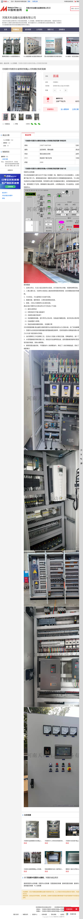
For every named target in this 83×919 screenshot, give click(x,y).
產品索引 (4, 193)
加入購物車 (65, 109)
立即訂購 (75, 109)
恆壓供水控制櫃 (44, 883)
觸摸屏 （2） (7, 143)
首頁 (1, 63)
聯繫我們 (25, 914)
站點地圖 (44, 914)
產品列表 (6, 63)
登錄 (29, 1)
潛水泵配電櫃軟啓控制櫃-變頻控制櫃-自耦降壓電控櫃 (59, 56)
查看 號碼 (5, 159)
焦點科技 (56, 917)
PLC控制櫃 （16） (8, 140)
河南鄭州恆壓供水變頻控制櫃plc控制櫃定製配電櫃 (56, 909)
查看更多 (10, 170)
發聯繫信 (50, 109)
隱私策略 (53, 914)
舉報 (16, 124)
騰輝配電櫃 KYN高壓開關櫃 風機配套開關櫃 (14, 56)
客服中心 (34, 914)
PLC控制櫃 (14, 63)
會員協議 (63, 914)
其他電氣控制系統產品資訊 (43, 907)
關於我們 (16, 914)
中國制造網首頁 (68, 1)
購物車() (79, 1)
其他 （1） (6, 146)
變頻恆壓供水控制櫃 (30, 883)
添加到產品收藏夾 (7, 195)
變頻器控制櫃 (28, 886)
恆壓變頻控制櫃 (55, 883)
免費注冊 (35, 1)
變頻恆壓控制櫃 (67, 883)
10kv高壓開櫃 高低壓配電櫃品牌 (32, 56)
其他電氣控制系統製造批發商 (62, 907)
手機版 (5, 1)
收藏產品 (7, 124)
